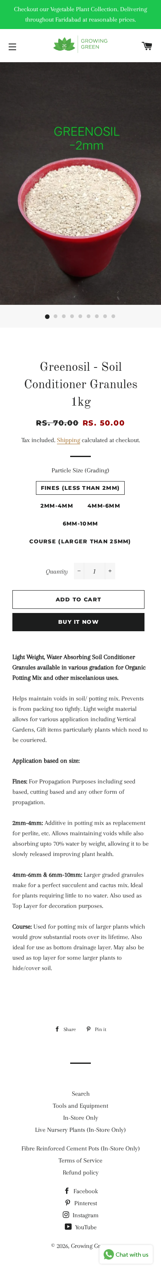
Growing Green (90, 1246)
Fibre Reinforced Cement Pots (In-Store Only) (80, 1148)
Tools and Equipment (80, 1105)
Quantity (57, 571)
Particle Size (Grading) (80, 470)
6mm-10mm (80, 523)
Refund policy (81, 1172)
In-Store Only (80, 1117)
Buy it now (78, 621)
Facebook (85, 1191)
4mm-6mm (104, 505)
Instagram (85, 1215)
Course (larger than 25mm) (80, 541)
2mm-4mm (56, 505)
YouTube (85, 1227)
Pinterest (85, 1203)
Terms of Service (80, 1160)
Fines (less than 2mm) (80, 487)
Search (81, 1093)
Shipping (68, 440)
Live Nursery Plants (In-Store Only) (80, 1129)
